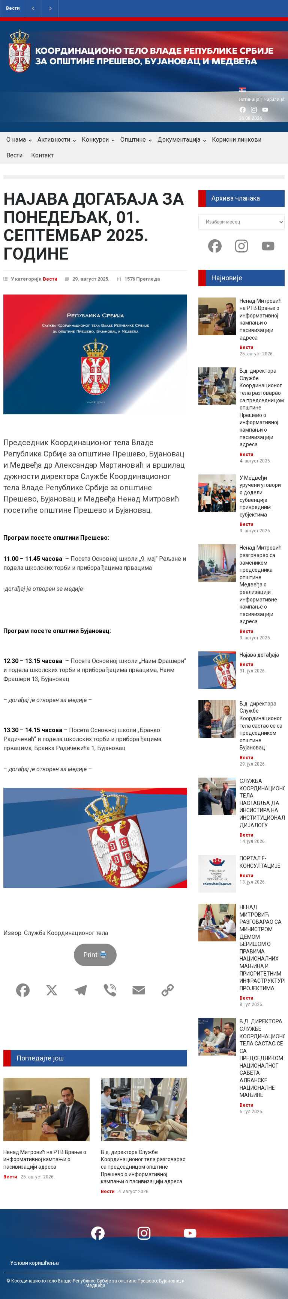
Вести (13, 8)
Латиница (249, 99)
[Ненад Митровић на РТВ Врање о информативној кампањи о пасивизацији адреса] (46, 1109)
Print (91, 955)
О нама (16, 139)
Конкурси (95, 139)
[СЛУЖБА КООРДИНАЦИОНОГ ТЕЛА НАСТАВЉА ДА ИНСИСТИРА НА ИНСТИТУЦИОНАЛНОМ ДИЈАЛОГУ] (217, 796)
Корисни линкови (236, 139)
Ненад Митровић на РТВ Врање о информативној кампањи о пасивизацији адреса (44, 1159)
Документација (179, 139)
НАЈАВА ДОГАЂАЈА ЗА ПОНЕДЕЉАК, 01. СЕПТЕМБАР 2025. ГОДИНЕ (93, 226)
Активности (54, 139)
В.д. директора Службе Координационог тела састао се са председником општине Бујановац (261, 726)
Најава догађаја (259, 655)
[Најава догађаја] (217, 670)
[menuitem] (244, 89)
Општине (133, 139)
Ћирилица (274, 99)
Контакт (42, 155)
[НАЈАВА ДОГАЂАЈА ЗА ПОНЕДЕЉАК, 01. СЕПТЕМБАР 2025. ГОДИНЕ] (95, 355)
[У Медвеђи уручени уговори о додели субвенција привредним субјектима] (217, 493)
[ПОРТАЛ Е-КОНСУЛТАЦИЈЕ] (217, 874)
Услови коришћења (34, 1263)
